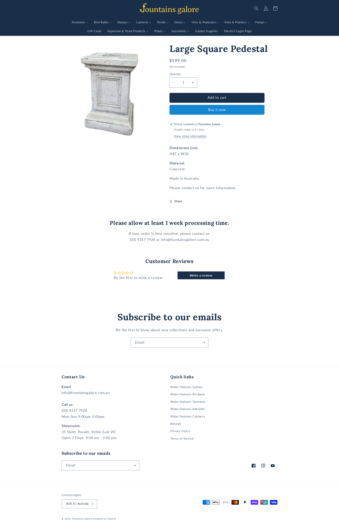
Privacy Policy (180, 431)
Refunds (175, 423)
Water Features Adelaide (187, 409)
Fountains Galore (82, 518)
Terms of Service (182, 438)
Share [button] (178, 201)
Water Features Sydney (186, 387)
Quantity (175, 74)
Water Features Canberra (187, 416)
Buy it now (217, 110)
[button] (256, 8)
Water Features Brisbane (187, 394)
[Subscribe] (203, 342)
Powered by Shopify (104, 518)
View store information (190, 136)
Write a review (201, 275)
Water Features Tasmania (187, 401)
